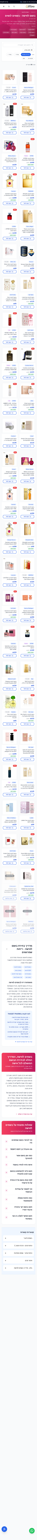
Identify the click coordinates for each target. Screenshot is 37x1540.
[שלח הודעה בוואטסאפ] (32, 1531)
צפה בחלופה (8, 898)
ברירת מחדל (26, 54)
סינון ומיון (27, 50)
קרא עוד (33, 26)
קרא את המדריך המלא (25, 1114)
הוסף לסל (26, 97)
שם (24, 58)
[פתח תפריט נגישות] (4, 1529)
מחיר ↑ (17, 54)
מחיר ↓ (9, 54)
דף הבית (33, 12)
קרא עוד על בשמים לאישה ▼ (23, 1042)
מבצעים (30, 58)
